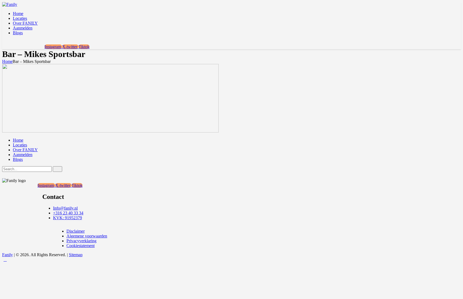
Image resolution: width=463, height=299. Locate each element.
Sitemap (76, 254)
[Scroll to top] (5, 259)
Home (7, 61)
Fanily (7, 254)
